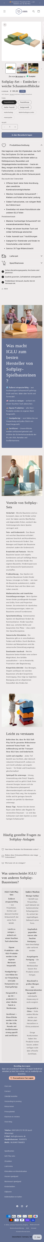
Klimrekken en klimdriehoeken (16, 1171)
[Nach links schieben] (2, 68)
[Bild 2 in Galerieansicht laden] (22, 68)
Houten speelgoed (11, 1176)
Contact (8, 1091)
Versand (12, 94)
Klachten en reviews (12, 1117)
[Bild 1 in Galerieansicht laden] (11, 68)
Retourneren (9, 1106)
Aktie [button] (6, 289)
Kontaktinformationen (23, 1231)
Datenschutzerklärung (17, 1228)
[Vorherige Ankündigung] (4, 2)
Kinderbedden (10, 1186)
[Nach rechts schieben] (41, 68)
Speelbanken (9, 1151)
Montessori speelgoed (13, 1181)
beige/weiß (24, 107)
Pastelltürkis (9, 102)
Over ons (8, 1086)
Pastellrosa (24, 102)
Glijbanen (8, 1192)
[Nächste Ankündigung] (39, 2)
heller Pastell (9, 107)
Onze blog (8, 1122)
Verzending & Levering (13, 1101)
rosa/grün (9, 117)
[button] (4, 11)
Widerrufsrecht (35, 1224)
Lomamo (12, 1225)
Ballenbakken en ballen (13, 1197)
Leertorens (9, 1166)
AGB (27, 1228)
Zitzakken (8, 1161)
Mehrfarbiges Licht (27, 112)
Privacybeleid (10, 1111)
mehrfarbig (9, 112)
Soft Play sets (10, 1156)
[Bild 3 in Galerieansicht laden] (33, 68)
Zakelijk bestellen (11, 1096)
